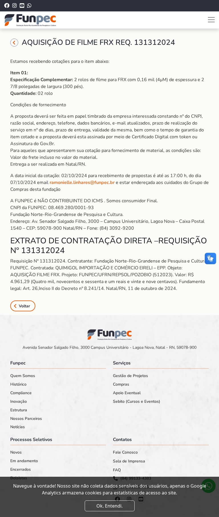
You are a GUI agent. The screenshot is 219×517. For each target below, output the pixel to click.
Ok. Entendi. (109, 506)
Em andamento (24, 461)
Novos (16, 452)
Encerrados (20, 469)
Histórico (18, 384)
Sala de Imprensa (129, 461)
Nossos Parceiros (26, 418)
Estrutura (18, 410)
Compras (121, 384)
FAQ (117, 470)
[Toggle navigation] (211, 19)
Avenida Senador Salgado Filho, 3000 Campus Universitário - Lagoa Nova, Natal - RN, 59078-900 (109, 347)
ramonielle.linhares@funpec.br (82, 182)
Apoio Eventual (127, 393)
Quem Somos (22, 375)
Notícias (17, 427)
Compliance (21, 393)
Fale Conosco (125, 452)
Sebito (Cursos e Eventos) (136, 401)
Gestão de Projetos (130, 375)
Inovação (18, 401)
